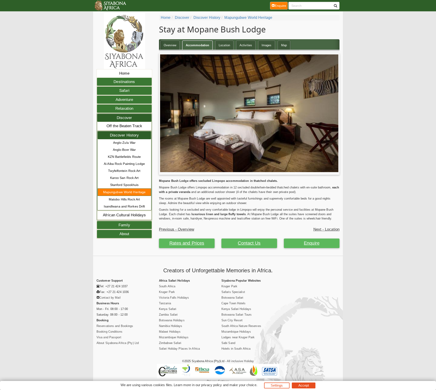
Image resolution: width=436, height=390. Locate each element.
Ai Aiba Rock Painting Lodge (124, 164)
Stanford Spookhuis (124, 185)
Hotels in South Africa (235, 348)
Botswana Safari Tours (236, 314)
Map (284, 45)
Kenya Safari (167, 309)
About (124, 234)
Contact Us (249, 243)
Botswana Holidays (172, 320)
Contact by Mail (110, 297)
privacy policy (211, 385)
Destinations (124, 82)
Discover (124, 118)
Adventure (124, 100)
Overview (170, 45)
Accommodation (197, 45)
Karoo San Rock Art (124, 178)
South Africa (167, 286)
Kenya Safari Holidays (236, 309)
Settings (277, 385)
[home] (110, 5)
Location (224, 45)
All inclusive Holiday (240, 361)
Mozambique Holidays (173, 337)
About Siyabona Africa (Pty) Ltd (118, 343)
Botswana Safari (232, 297)
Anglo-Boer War (124, 149)
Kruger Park (167, 292)
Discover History (124, 135)
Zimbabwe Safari (170, 343)
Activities (246, 45)
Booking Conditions (109, 331)
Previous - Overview (176, 229)
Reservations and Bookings (115, 326)
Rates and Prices (186, 243)
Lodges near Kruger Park (238, 337)
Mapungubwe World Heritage (124, 192)
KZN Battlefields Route (124, 156)
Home (124, 73)
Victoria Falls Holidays (174, 297)
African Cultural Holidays (124, 215)
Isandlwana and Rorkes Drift (124, 206)
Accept (303, 385)
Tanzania (165, 303)
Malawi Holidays (170, 331)
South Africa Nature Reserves (241, 326)
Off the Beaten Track (124, 126)
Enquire (312, 243)
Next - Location (326, 229)
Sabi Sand (228, 343)
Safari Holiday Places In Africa (179, 348)
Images (267, 45)
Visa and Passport (109, 337)
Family (124, 225)
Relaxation (124, 108)
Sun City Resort (232, 320)
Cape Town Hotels (233, 303)
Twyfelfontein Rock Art (124, 171)
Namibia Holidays (170, 326)
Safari (124, 90)
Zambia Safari (168, 314)
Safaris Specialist (233, 292)
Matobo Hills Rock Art (124, 199)
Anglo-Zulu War (124, 142)
